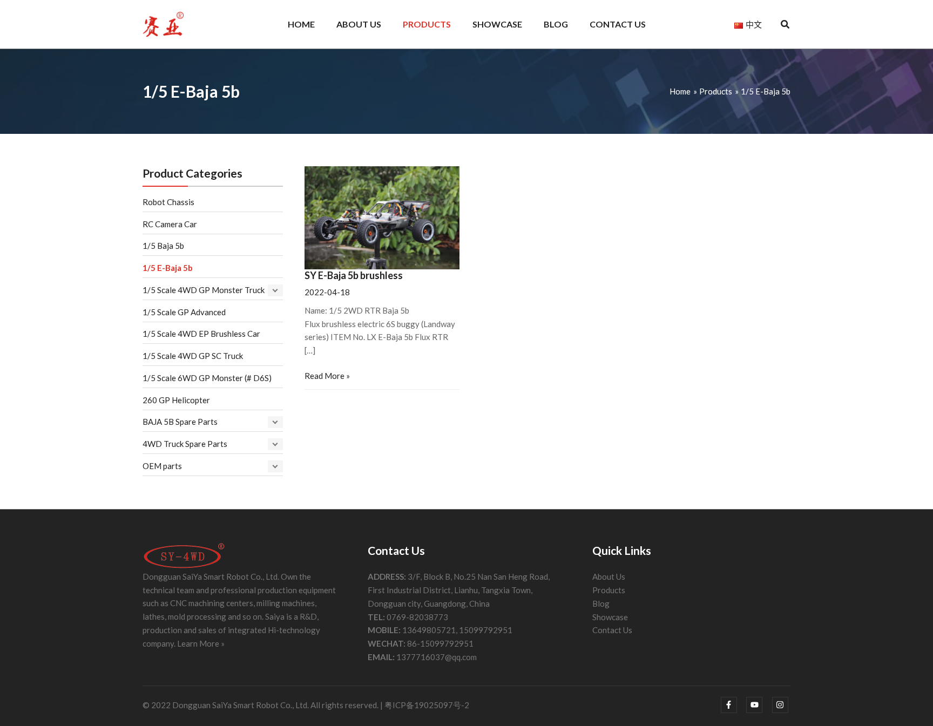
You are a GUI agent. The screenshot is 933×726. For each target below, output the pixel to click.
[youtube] (758, 705)
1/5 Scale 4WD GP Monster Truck (204, 290)
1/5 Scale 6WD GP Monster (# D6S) (207, 378)
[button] (785, 25)
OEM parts (162, 466)
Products (608, 590)
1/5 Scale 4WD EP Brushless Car (201, 333)
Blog (601, 603)
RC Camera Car (170, 224)
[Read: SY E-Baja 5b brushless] (382, 216)
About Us (608, 576)
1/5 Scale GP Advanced (184, 312)
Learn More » (201, 643)
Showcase (610, 617)
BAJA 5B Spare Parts (180, 421)
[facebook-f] (733, 705)
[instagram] (781, 705)
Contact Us (612, 630)
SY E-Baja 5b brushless (354, 275)
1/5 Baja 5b (163, 245)
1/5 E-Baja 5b (168, 268)
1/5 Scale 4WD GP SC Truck (193, 356)
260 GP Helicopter (176, 400)
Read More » (327, 375)
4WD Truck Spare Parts (185, 444)
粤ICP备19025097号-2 (426, 705)
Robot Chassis (168, 202)
